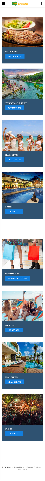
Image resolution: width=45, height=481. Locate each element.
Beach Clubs (14, 159)
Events (14, 433)
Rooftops (14, 330)
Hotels (14, 211)
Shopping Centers (17, 278)
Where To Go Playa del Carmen (21, 467)
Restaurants (15, 56)
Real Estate (14, 382)
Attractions (14, 108)
